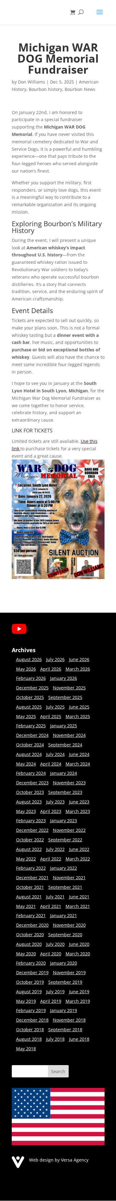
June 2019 (79, 992)
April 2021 (50, 906)
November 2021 (69, 877)
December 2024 (32, 735)
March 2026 (78, 669)
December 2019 (32, 972)
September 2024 (65, 745)
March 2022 (78, 859)
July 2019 (55, 992)
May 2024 (26, 764)
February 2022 (31, 868)
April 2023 (50, 811)
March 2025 (78, 716)
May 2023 (26, 811)
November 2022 (69, 830)
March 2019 (78, 1001)
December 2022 (32, 830)
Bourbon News (80, 89)
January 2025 (63, 726)
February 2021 (31, 915)
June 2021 (79, 897)
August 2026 (29, 659)
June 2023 (79, 802)
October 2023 (30, 792)
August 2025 (29, 707)
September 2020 (65, 935)
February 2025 (31, 726)
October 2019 (30, 982)
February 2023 (31, 820)
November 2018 (69, 1020)
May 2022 (26, 859)
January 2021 (63, 915)
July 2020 (55, 944)
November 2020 (69, 925)
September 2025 (65, 697)
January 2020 (63, 963)
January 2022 (63, 868)
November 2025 (69, 688)
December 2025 (32, 688)
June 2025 (79, 707)
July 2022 (55, 849)
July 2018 (55, 1039)
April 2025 (50, 716)
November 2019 (69, 972)
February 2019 (31, 1010)
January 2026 (63, 678)
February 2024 (31, 773)
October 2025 (30, 697)
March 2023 (78, 811)
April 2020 (50, 954)
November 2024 (69, 735)
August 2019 (29, 992)
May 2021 (26, 906)
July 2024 (55, 754)
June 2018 (79, 1039)
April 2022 (50, 859)
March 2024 (78, 764)
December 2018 (32, 1020)
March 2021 (78, 906)
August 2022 (29, 849)
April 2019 (50, 1001)
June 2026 (79, 659)
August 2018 (29, 1039)
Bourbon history (45, 89)
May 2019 (26, 1001)
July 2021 (55, 897)
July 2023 (55, 802)
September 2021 (65, 887)
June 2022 (79, 849)
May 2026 (26, 669)
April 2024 (50, 764)
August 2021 (29, 897)
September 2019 (65, 982)
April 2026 (50, 669)
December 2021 (32, 877)
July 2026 (55, 659)
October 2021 (30, 887)
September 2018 (65, 1029)
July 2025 (55, 707)
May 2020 (26, 954)
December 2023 (32, 783)
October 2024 (30, 745)
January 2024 (63, 773)
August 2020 (29, 944)
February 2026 (31, 678)
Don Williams (31, 82)
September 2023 (65, 792)
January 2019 (63, 1010)
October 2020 (30, 935)
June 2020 (79, 944)
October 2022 (30, 840)
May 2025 (26, 716)
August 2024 (29, 754)
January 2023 (63, 820)
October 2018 (30, 1029)
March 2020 (78, 954)
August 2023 (29, 802)
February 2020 (31, 963)
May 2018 (26, 1049)
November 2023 (69, 783)
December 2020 (32, 925)
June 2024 (79, 754)
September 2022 (65, 840)
